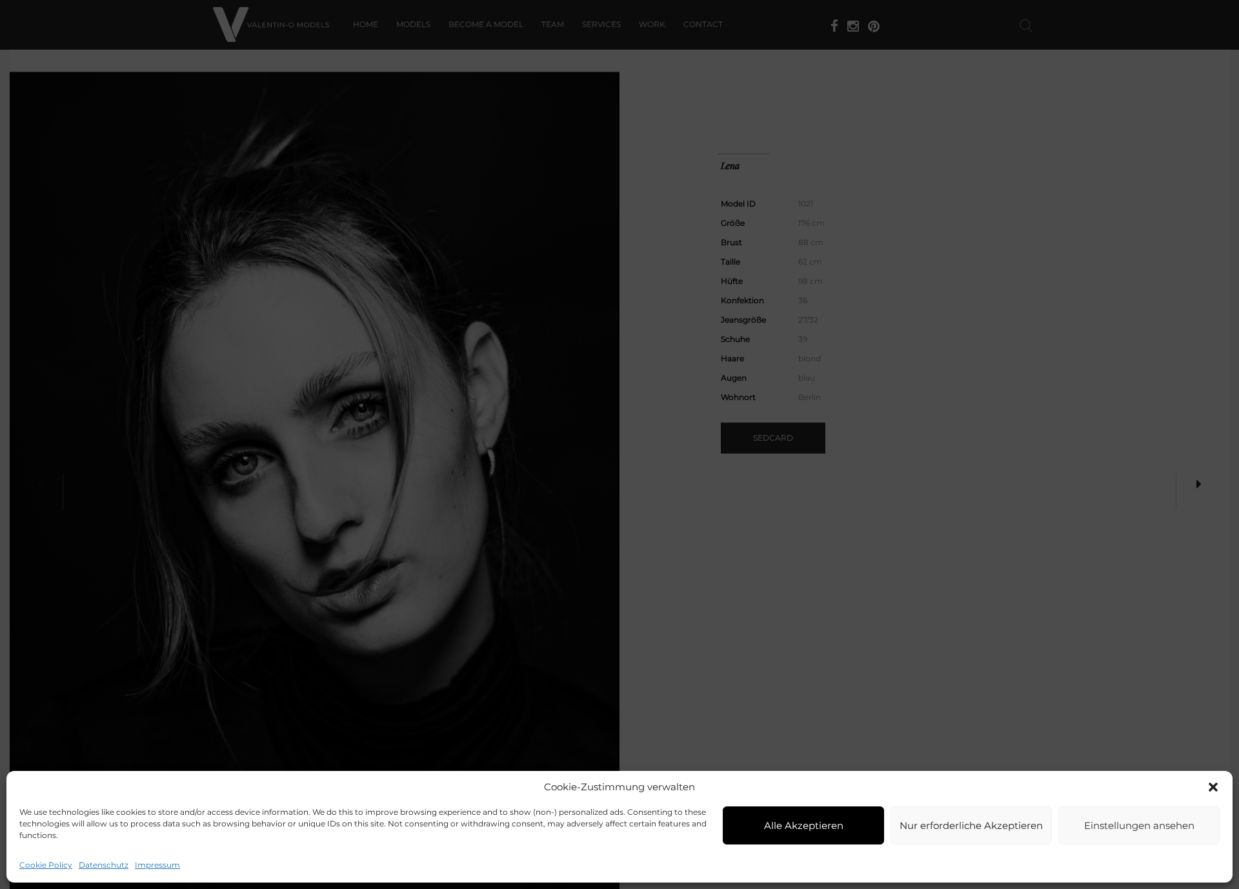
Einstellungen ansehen (1139, 825)
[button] (1213, 787)
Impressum (157, 865)
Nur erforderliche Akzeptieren (971, 825)
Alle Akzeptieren (803, 825)
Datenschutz (103, 865)
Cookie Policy (45, 865)
